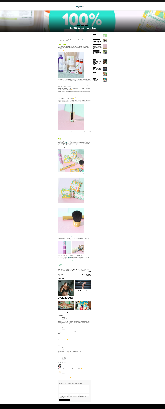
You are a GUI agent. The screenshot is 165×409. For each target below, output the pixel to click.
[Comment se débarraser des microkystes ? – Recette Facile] (105, 46)
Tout (86, 25)
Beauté (71, 1)
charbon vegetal (68, 269)
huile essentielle (76, 269)
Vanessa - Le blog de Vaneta (66, 335)
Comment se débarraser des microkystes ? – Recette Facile (97, 47)
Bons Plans (86, 1)
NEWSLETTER (95, 1)
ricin (77, 270)
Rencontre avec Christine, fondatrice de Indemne (97, 53)
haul (71, 269)
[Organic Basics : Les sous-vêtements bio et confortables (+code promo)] (66, 288)
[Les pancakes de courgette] (66, 305)
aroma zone (60, 269)
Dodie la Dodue (64, 347)
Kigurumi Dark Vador (85, 39)
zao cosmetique (84, 270)
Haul (78, 25)
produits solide (73, 270)
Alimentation (74, 1)
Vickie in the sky (64, 364)
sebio (80, 270)
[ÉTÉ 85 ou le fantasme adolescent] (83, 305)
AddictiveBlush (64, 357)
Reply (63, 319)
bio (63, 269)
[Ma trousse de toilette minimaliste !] (105, 35)
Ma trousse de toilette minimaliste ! (96, 37)
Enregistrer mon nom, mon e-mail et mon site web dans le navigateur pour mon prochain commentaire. (73, 397)
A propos (90, 1)
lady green (60, 270)
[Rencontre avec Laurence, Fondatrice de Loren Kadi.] (105, 40)
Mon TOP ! (81, 1)
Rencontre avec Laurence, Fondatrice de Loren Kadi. (97, 42)
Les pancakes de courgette (63, 312)
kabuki (88, 269)
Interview (95, 39)
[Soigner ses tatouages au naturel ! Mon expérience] (83, 284)
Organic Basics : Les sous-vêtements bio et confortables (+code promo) (65, 298)
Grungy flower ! (60, 275)
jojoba (85, 269)
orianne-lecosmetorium (65, 371)
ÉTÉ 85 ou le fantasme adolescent (82, 312)
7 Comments (82, 30)
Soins (82, 25)
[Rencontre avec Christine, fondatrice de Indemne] (105, 52)
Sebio (65, 141)
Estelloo (65, 142)
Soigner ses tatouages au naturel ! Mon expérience (82, 291)
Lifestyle (78, 1)
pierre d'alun (68, 270)
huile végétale (81, 269)
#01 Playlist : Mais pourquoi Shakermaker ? (86, 275)
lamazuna (64, 270)
